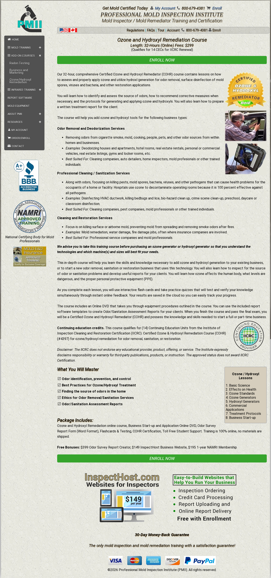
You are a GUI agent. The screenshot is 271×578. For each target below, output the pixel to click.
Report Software (20, 97)
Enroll (217, 8)
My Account (19, 130)
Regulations (136, 30)
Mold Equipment (19, 105)
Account (173, 30)
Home (15, 39)
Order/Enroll (20, 138)
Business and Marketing (19, 71)
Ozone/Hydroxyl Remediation (20, 81)
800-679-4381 (197, 30)
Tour (161, 30)
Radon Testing (19, 63)
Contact (17, 146)
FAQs (151, 30)
